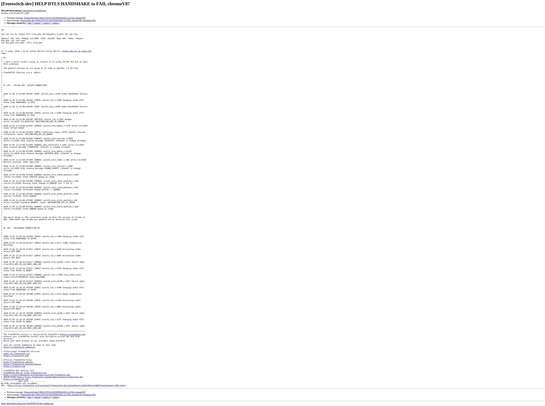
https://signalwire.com (72, 334)
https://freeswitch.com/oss (18, 362)
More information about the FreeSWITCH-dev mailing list (27, 403)
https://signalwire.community (19, 347)
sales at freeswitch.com (16, 353)
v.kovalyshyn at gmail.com (34, 10)
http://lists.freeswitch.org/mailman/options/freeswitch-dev (50, 377)
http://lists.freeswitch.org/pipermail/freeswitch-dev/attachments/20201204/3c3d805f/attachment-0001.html (66, 385)
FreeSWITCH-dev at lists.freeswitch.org (25, 373)
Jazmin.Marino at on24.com (76, 51)
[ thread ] (37, 23)
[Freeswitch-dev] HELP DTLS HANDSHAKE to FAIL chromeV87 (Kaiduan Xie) (58, 20)
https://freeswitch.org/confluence (22, 364)
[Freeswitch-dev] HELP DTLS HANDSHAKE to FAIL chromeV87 (55, 18)
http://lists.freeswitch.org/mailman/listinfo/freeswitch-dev (36, 375)
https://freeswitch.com (15, 356)
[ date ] (30, 23)
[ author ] (55, 23)
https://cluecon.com (14, 366)
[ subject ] (46, 23)
